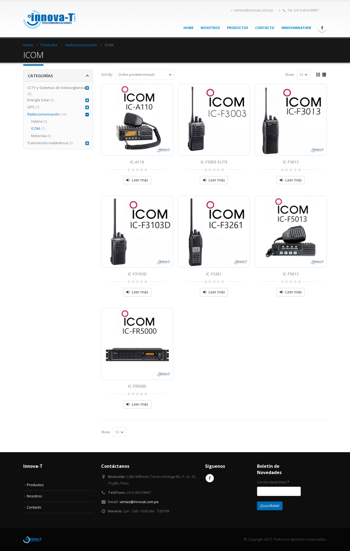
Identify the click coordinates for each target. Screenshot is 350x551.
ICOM (35, 128)
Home (188, 27)
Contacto (264, 27)
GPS (30, 107)
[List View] (324, 73)
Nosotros (210, 27)
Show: (289, 74)
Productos (237, 27)
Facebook (210, 478)
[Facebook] (322, 28)
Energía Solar (38, 99)
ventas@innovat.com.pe (253, 10)
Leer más (140, 180)
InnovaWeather (296, 27)
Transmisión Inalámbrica (47, 142)
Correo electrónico (273, 482)
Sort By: (107, 74)
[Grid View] (318, 73)
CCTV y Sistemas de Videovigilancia (56, 87)
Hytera (36, 121)
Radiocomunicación (43, 114)
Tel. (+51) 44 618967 (303, 10)
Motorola (38, 135)
